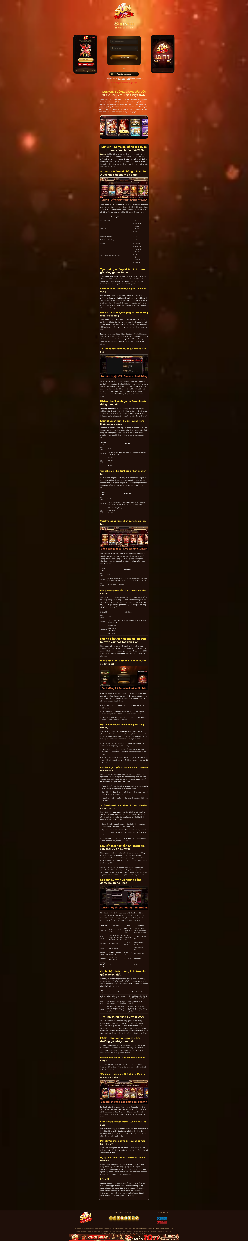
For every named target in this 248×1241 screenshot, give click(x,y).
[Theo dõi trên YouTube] (129, 1218)
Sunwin (103, 154)
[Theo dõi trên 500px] (133, 1218)
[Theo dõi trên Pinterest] (122, 1218)
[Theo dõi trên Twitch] (137, 1218)
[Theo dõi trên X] (114, 1218)
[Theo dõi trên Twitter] (118, 1218)
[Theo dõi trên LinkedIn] (126, 1218)
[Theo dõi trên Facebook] (111, 1218)
